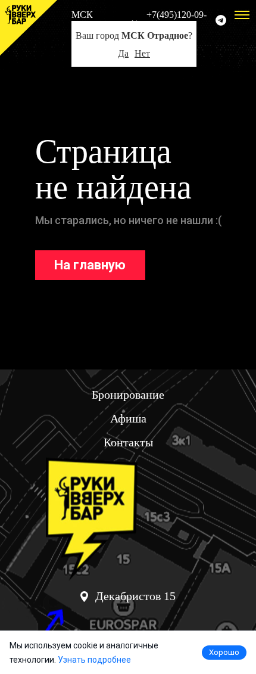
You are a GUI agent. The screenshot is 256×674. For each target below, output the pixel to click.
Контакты (128, 442)
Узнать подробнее (94, 659)
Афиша (128, 418)
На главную (90, 264)
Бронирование (128, 394)
